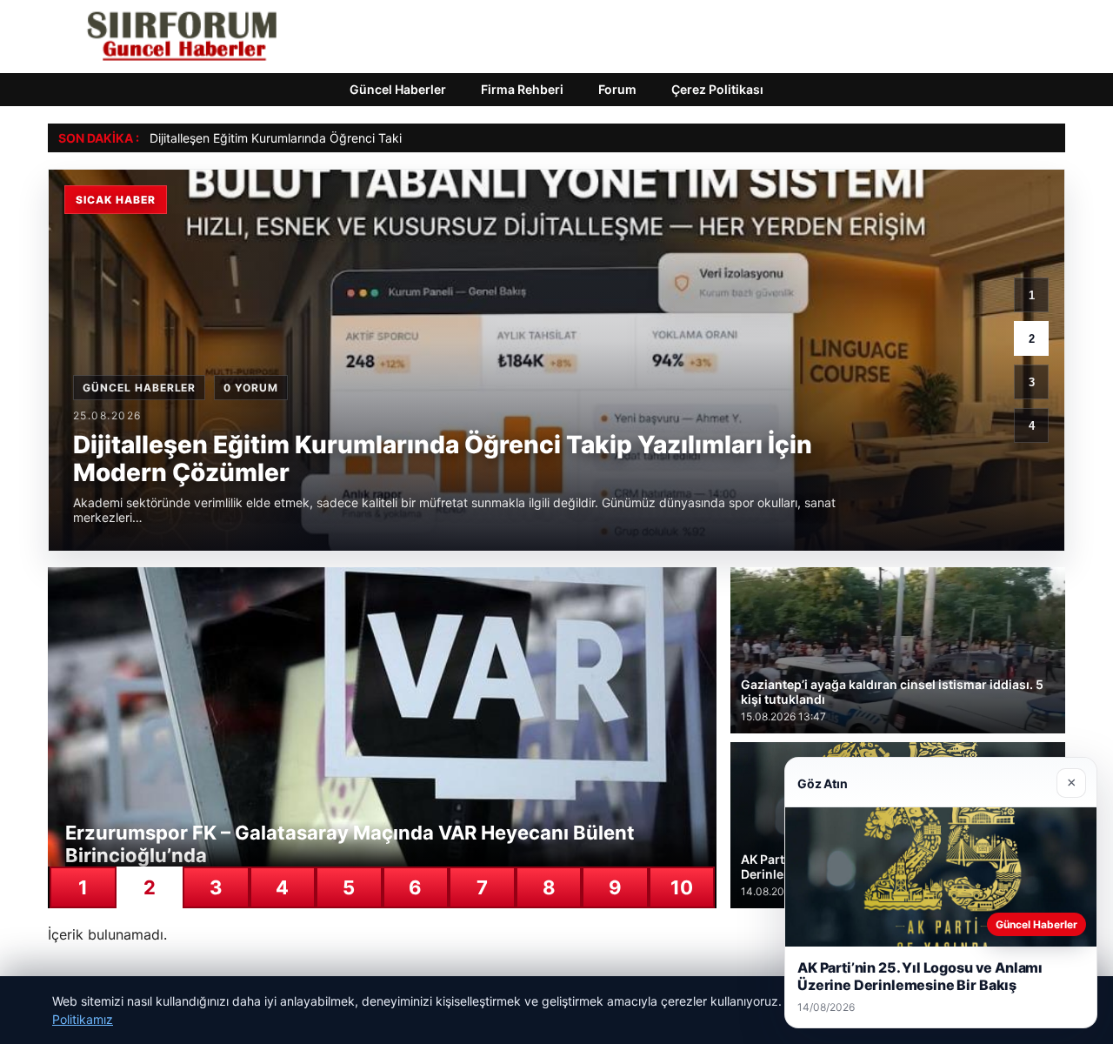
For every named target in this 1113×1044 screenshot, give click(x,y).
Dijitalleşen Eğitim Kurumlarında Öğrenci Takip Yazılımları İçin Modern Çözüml (367, 137)
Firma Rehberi (522, 89)
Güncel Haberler (398, 89)
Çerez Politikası (717, 89)
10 (681, 887)
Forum (617, 89)
